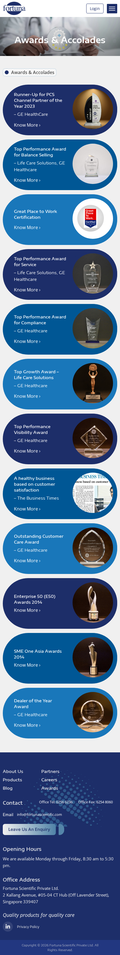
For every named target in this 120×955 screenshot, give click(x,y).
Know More (27, 125)
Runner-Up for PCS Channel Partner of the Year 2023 (38, 100)
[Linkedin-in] (8, 927)
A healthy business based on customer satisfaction (34, 484)
